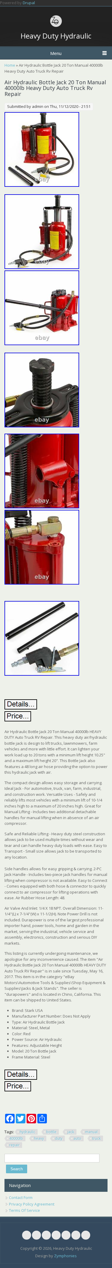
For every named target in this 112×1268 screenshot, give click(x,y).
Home (9, 65)
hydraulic (27, 1131)
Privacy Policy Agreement (31, 1204)
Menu (56, 53)
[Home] (56, 26)
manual (91, 1131)
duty (58, 1138)
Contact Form (21, 1197)
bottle (51, 1131)
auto (77, 1138)
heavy (39, 1138)
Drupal (29, 2)
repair (14, 1145)
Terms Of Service (24, 1210)
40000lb (16, 1138)
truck (96, 1138)
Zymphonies (65, 1255)
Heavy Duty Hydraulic (56, 36)
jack (70, 1131)
